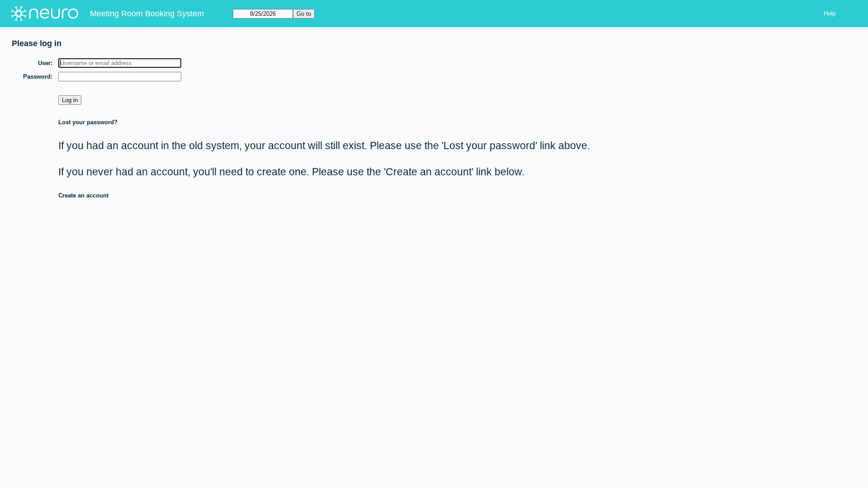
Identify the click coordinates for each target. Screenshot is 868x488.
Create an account (83, 195)
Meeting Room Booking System (147, 13)
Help (829, 13)
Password (37, 76)
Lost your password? (88, 122)
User (44, 63)
